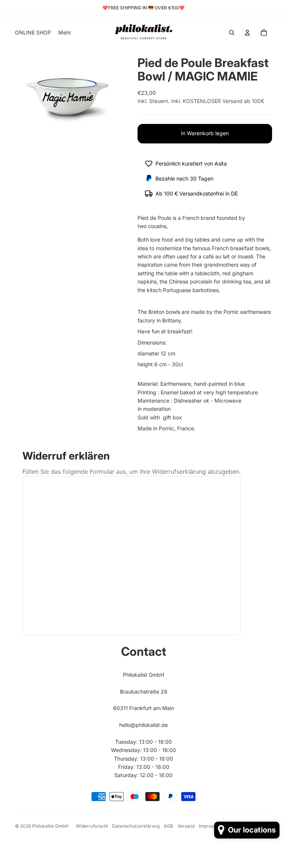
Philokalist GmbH (50, 826)
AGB (168, 826)
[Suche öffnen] (231, 32)
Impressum (210, 826)
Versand (186, 826)
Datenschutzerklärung (136, 826)
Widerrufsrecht (92, 826)
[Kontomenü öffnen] (247, 32)
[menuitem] (65, 32)
